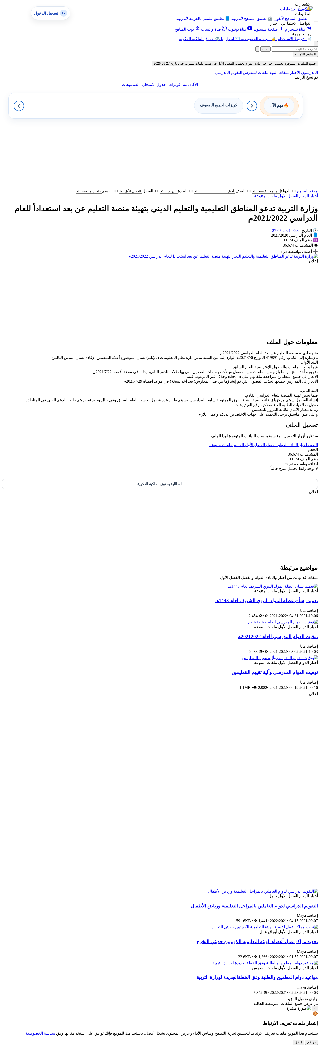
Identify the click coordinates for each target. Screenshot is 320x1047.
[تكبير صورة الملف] (223, 256)
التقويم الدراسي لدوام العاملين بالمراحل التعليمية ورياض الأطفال (254, 905)
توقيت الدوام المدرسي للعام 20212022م (278, 636)
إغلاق (298, 1042)
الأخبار (294, 72)
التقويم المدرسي (228, 72)
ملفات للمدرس (255, 72)
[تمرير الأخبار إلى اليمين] (252, 106)
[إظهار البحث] (316, 43)
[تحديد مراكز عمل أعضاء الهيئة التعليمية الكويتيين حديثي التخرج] (265, 927)
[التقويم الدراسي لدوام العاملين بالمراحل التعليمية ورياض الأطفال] (263, 891)
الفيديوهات (131, 84)
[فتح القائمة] (316, 21)
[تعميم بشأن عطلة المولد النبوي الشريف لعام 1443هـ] (273, 586)
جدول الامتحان (154, 84)
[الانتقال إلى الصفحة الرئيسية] (306, 8)
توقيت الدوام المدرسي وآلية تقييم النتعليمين (275, 672)
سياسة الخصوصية (40, 1033)
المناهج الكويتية (305, 54)
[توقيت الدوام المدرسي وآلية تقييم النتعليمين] (280, 658)
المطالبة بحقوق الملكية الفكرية (160, 484)
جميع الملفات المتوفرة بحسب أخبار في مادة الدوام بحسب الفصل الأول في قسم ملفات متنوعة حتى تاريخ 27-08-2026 (235, 64)
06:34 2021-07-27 (286, 230)
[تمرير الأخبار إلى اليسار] (19, 106)
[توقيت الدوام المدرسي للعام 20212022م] (283, 622)
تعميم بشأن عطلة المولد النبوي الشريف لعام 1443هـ (266, 600)
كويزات (174, 84)
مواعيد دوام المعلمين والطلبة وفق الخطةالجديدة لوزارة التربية (257, 977)
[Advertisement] (168, 154)
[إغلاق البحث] (258, 49)
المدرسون (309, 72)
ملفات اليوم (278, 72)
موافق (311, 1042)
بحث (265, 49)
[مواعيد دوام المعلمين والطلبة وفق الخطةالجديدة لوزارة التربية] (265, 963)
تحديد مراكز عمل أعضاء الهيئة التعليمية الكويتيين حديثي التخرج (257, 941)
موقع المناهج (307, 191)
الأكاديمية (190, 84)
